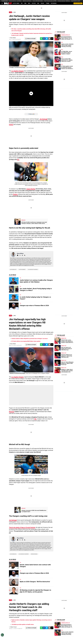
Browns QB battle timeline (38, 0)
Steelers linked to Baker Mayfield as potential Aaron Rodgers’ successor (29, 338)
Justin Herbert (22, 269)
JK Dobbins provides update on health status (22, 624)
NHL (38, 3)
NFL (22, 3)
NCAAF (42, 3)
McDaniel (11, 411)
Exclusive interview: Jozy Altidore (15, 0)
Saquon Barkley (30, 189)
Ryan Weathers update (75, 0)
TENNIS (47, 3)
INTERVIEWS (54, 3)
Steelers (15, 194)
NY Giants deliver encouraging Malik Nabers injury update (25, 341)
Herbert (11, 124)
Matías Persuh (13, 627)
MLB (29, 3)
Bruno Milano (13, 37)
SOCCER (34, 3)
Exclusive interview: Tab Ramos (64, 0)
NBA (25, 3)
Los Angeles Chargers (17, 71)
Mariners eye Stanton (27, 0)
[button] (44, 38)
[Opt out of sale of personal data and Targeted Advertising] (2, 634)
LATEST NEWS (16, 3)
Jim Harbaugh (43, 119)
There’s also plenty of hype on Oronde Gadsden (22, 527)
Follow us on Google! (31, 38)
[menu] (2, 3)
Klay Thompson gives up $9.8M (50, 0)
